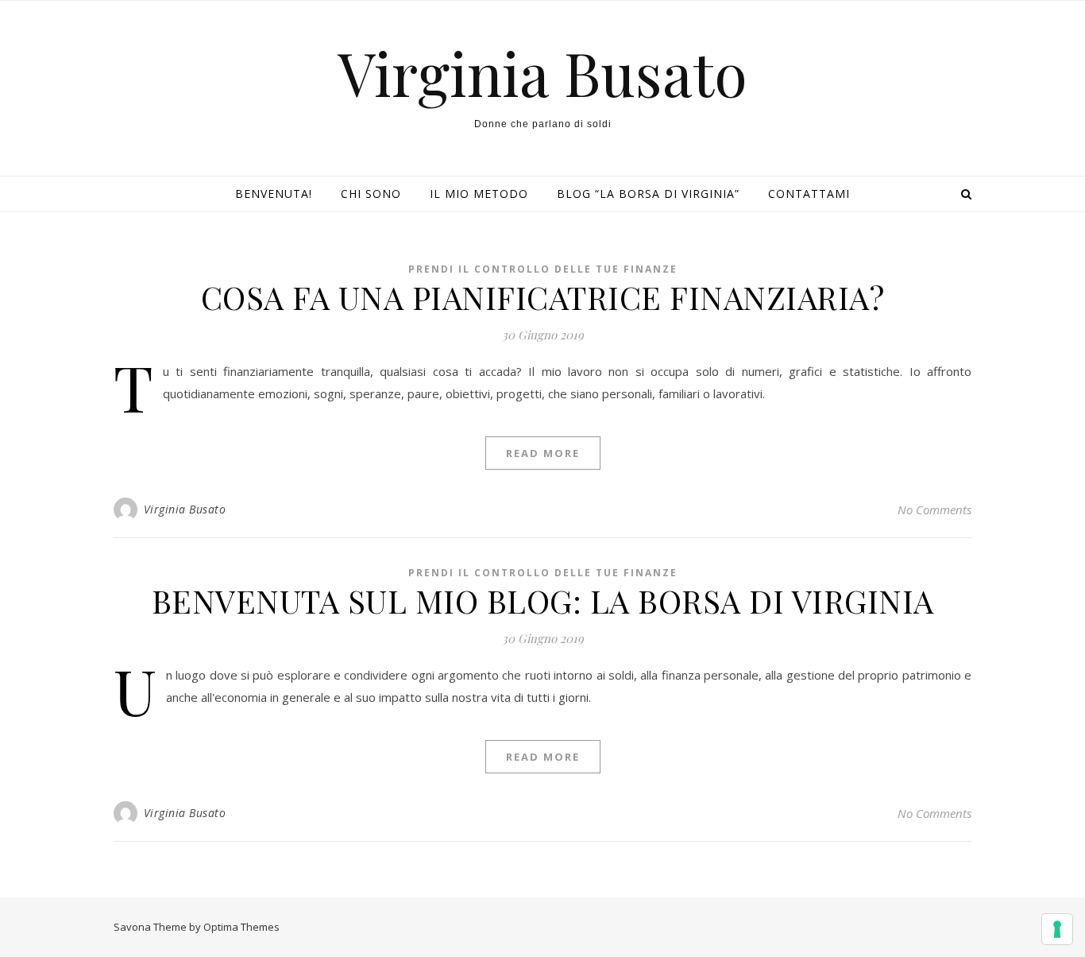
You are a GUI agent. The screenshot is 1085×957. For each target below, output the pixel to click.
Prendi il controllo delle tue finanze (543, 269)
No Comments (934, 509)
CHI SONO (371, 193)
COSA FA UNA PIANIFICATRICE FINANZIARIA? (543, 297)
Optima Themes (241, 927)
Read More (543, 453)
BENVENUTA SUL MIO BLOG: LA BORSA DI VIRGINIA (543, 600)
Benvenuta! (273, 193)
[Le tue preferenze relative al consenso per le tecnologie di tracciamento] (1057, 929)
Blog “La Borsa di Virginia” (648, 193)
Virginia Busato (542, 73)
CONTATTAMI (809, 193)
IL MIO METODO (479, 193)
